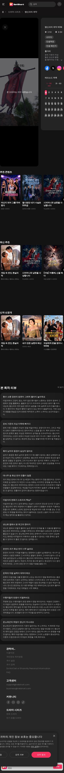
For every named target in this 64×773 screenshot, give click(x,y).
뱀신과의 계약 (31, 11)
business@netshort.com (18, 688)
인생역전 (50, 41)
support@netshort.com (18, 684)
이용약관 (10, 652)
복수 (29, 347)
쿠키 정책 (34, 746)
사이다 (49, 37)
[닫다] (54, 736)
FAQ (8, 672)
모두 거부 (19, 754)
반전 (2, 209)
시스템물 (47, 349)
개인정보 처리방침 (14, 656)
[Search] (31, 4)
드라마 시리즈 (14, 11)
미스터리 (47, 209)
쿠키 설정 (10, 660)
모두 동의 (41, 754)
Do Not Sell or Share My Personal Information (28, 668)
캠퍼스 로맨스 (14, 279)
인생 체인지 (51, 46)
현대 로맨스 (5, 279)
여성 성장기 (47, 279)
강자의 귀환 (26, 209)
